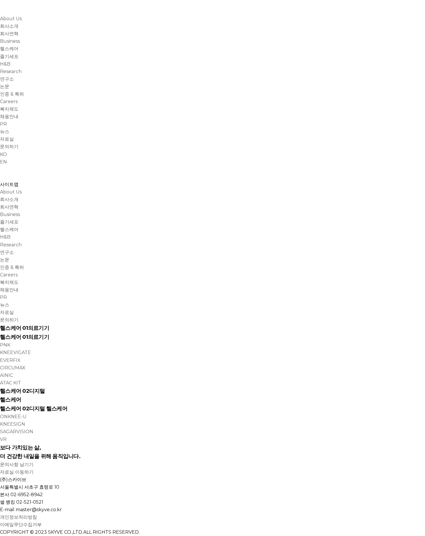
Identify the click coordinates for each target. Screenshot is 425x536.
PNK (5, 345)
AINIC (6, 375)
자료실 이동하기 (17, 472)
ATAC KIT (10, 383)
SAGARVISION (16, 431)
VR (3, 439)
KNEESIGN (12, 424)
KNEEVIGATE (15, 352)
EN (3, 162)
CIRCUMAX (12, 368)
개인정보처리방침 (18, 517)
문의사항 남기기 (17, 464)
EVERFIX (10, 360)
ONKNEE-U (13, 416)
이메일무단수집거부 (21, 524)
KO (3, 154)
